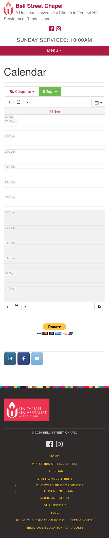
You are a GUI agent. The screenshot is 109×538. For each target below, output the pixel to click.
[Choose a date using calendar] (18, 102)
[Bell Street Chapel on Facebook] (23, 358)
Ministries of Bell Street (55, 463)
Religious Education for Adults (55, 527)
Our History (55, 505)
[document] (54, 218)
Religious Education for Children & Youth (55, 520)
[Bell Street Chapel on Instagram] (10, 358)
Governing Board (60, 491)
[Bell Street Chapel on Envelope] (37, 358)
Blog (54, 512)
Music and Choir (54, 497)
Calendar (54, 471)
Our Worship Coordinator (60, 485)
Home (54, 456)
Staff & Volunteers (54, 478)
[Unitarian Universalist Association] (27, 409)
